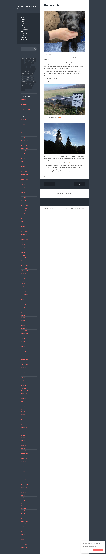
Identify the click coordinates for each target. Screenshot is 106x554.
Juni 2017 (23, 403)
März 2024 (23, 195)
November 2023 (24, 205)
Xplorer (23, 89)
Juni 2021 (23, 278)
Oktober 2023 (24, 208)
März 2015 (23, 474)
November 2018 (24, 359)
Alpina (30, 58)
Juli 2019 (23, 338)
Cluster (30, 60)
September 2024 (24, 179)
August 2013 (23, 523)
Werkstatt (30, 87)
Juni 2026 (23, 124)
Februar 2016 (23, 445)
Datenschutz (24, 39)
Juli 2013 (23, 526)
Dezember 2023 (24, 202)
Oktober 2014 (24, 487)
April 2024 (23, 192)
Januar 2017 (23, 416)
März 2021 (23, 286)
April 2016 (23, 440)
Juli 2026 (23, 122)
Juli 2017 (23, 401)
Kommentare (24, 33)
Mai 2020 (23, 312)
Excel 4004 (29, 64)
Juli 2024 (23, 184)
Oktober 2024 (24, 176)
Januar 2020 (23, 323)
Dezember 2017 (24, 388)
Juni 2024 (23, 187)
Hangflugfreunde (26, 6)
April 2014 (23, 503)
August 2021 (23, 273)
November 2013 (24, 516)
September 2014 (24, 489)
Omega (23, 79)
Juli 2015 (23, 463)
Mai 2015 (23, 469)
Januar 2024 (23, 200)
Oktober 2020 (24, 299)
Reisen (23, 27)
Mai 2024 (23, 189)
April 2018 (23, 377)
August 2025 (23, 150)
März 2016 (23, 442)
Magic (28, 73)
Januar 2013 (23, 542)
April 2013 (23, 534)
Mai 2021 (23, 281)
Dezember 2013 (24, 513)
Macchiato (23, 73)
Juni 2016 (23, 435)
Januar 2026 (23, 137)
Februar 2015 (23, 476)
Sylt (22, 85)
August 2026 (23, 119)
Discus (34, 60)
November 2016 (24, 422)
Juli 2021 (23, 276)
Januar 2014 (23, 510)
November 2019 (24, 328)
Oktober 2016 (24, 424)
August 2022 (23, 242)
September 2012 (24, 547)
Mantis (32, 73)
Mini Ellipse (31, 75)
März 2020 (23, 317)
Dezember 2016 (24, 419)
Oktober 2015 (24, 456)
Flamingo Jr (24, 66)
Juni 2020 (23, 309)
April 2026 (23, 129)
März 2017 (23, 411)
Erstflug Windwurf (25, 104)
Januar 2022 (23, 260)
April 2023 (23, 221)
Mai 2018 (23, 375)
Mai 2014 (23, 500)
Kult (22, 71)
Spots (22, 31)
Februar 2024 (23, 197)
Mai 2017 (23, 406)
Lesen (23, 25)
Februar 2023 (23, 226)
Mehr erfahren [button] (93, 546)
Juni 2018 (23, 372)
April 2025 (23, 161)
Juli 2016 (23, 432)
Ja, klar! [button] (98, 549)
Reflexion (27, 79)
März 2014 (23, 505)
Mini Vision (23, 77)
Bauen (23, 19)
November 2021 (24, 265)
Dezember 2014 (24, 482)
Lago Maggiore (27, 71)
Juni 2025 (23, 156)
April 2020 (23, 315)
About (22, 35)
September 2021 (24, 270)
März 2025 (23, 163)
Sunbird (31, 83)
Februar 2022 (23, 257)
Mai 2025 (23, 158)
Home (22, 17)
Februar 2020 (23, 320)
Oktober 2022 (24, 236)
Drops (23, 62)
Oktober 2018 (24, 362)
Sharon (27, 83)
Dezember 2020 (24, 294)
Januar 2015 (23, 479)
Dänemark (27, 62)
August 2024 (23, 182)
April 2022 (23, 252)
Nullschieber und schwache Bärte (27, 107)
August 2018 (23, 367)
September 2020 (24, 302)
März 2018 (23, 380)
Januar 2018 (23, 385)
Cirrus (26, 60)
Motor (28, 77)
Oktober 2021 (24, 268)
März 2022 (23, 255)
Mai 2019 (23, 343)
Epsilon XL (23, 64)
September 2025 (24, 148)
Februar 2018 (23, 383)
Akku (26, 58)
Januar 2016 (23, 448)
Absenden (35, 48)
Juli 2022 (23, 244)
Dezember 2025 (24, 140)
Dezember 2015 (24, 450)
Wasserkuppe (24, 87)
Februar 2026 (23, 135)
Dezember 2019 (24, 325)
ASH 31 (34, 58)
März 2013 (23, 536)
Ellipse (32, 62)
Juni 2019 (23, 341)
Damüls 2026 (23, 99)
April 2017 (23, 409)
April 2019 (23, 346)
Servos (34, 81)
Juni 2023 (23, 216)
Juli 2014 (23, 495)
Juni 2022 (23, 247)
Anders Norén (74, 208)
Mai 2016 (23, 437)
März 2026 (23, 132)
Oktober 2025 (24, 145)
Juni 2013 (23, 529)
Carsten (56, 8)
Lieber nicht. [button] (88, 549)
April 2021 (23, 283)
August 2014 (23, 492)
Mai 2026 (23, 127)
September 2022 (24, 239)
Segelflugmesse (24, 81)
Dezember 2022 (24, 231)
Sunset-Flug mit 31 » (79, 184)
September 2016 (24, 427)
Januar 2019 (23, 354)
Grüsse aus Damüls (25, 101)
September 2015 (24, 458)
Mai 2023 (23, 218)
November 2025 (24, 143)
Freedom (33, 66)
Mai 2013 (23, 531)
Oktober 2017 (24, 393)
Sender (30, 81)
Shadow (23, 83)
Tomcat (26, 85)
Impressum (23, 37)
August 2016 (23, 429)
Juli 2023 (23, 213)
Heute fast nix (51, 5)
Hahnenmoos (24, 69)
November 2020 (24, 296)
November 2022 (24, 234)
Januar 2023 (23, 229)
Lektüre (33, 71)
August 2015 (23, 461)
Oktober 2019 (24, 330)
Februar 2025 (23, 166)
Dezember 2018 (24, 356)
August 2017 (23, 398)
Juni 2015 (23, 466)
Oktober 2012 (24, 544)
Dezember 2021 (24, 263)
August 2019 (23, 336)
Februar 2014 (23, 508)
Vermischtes (25, 29)
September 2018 (24, 364)
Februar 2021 (23, 289)
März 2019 (23, 349)
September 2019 (24, 333)
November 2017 (24, 390)
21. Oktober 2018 (48, 8)
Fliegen (24, 21)
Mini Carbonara (24, 75)
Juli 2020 (23, 307)
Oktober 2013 (24, 518)
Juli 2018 (23, 369)
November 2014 (24, 484)
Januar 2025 (23, 169)
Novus (32, 77)
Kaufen (24, 23)
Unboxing (30, 85)
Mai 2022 (23, 249)
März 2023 (23, 223)
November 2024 (24, 174)
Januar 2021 (23, 291)
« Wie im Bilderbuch (49, 184)
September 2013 (24, 521)
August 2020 (23, 304)
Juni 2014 (23, 497)
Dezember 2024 (24, 171)
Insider (34, 69)
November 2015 (24, 453)
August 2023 (23, 210)
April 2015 (23, 471)
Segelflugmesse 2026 (25, 109)
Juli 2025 (23, 153)
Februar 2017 (23, 414)
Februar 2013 (23, 539)
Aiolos (23, 58)
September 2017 (24, 396)
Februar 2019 (23, 351)
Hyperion (29, 69)
